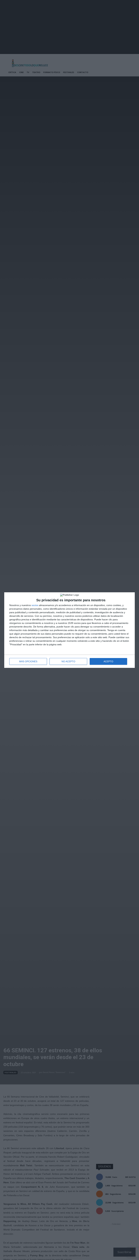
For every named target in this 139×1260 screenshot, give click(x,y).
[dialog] (69, 630)
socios (35, 605)
